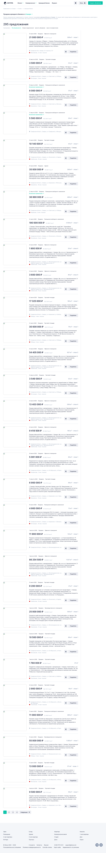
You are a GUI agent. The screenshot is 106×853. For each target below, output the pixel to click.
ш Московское (60, 702)
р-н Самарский (51, 131)
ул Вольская (58, 104)
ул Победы (58, 76)
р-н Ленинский (51, 157)
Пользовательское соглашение (12, 847)
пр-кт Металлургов (60, 805)
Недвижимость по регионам (71, 847)
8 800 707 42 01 (58, 845)
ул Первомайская (61, 728)
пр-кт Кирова (58, 496)
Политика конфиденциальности (32, 847)
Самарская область (36, 76)
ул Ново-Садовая (61, 650)
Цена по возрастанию (52, 28)
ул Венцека (58, 131)
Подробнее (73, 51)
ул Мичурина (60, 779)
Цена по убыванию (40, 28)
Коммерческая (30, 3)
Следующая (24, 812)
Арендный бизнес (44, 3)
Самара (44, 76)
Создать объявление (95, 3)
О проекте (32, 845)
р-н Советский (51, 76)
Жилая (20, 3)
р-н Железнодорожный (53, 261)
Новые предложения (28, 28)
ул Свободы (58, 314)
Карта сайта (57, 847)
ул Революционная (62, 470)
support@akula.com (70, 845)
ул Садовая (58, 157)
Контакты (39, 845)
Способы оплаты (47, 847)
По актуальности (16, 28)
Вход (81, 3)
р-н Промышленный (52, 754)
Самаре (28, 14)
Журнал (54, 3)
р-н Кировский (51, 182)
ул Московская (59, 236)
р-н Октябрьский (51, 470)
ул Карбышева (59, 676)
